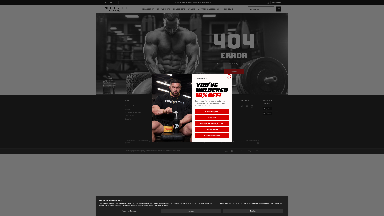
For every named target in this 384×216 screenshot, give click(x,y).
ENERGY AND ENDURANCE (211, 124)
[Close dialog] (229, 76)
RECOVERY (212, 118)
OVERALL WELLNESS (212, 136)
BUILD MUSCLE (211, 112)
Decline (253, 211)
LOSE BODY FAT (212, 130)
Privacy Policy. (163, 205)
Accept (191, 211)
